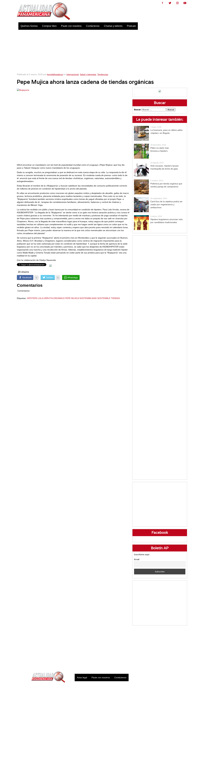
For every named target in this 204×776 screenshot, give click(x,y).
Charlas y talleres (113, 26)
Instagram (177, 3)
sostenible (103, 298)
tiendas (115, 298)
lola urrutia (45, 298)
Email (136, 559)
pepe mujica (72, 298)
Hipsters (32, 298)
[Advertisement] (102, 50)
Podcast (131, 26)
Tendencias (102, 74)
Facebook (162, 3)
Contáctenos (92, 26)
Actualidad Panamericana (43, 11)
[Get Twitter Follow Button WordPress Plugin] (50, 265)
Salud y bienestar (88, 74)
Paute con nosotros (71, 26)
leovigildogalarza (55, 74)
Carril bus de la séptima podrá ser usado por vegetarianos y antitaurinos (166, 204)
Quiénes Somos (29, 26)
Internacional (72, 74)
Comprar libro (49, 26)
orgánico (59, 298)
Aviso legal (82, 677)
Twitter (170, 3)
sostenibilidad (88, 298)
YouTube (185, 3)
